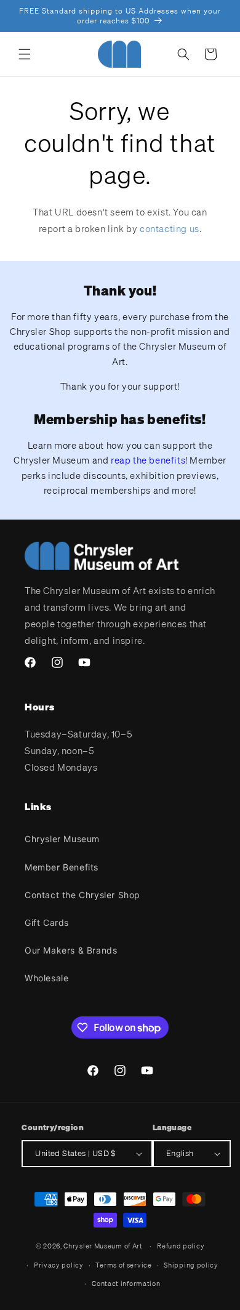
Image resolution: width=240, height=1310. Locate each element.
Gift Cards (47, 922)
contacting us (169, 228)
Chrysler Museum (62, 839)
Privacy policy (59, 1265)
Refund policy (180, 1246)
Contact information (126, 1283)
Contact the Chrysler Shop (82, 895)
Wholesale (46, 978)
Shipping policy (191, 1265)
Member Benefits (61, 867)
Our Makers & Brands (71, 950)
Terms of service (123, 1265)
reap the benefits (148, 460)
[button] (24, 54)
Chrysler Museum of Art (102, 1246)
